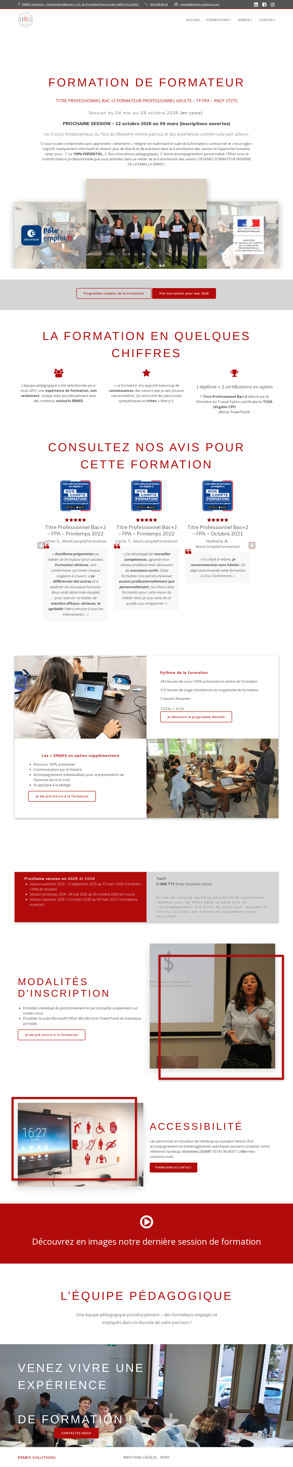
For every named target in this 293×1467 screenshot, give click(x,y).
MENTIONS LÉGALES (140, 1457)
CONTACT (267, 20)
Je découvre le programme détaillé (196, 717)
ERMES (244, 20)
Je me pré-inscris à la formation (62, 796)
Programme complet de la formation (114, 294)
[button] (252, 545)
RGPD (165, 1457)
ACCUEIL (193, 20)
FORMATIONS (218, 20)
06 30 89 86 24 (159, 4)
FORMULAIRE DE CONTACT (173, 1167)
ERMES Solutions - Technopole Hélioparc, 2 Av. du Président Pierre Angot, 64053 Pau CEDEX (80, 4)
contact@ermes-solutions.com (199, 4)
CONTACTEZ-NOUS (76, 1433)
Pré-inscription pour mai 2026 (184, 294)
